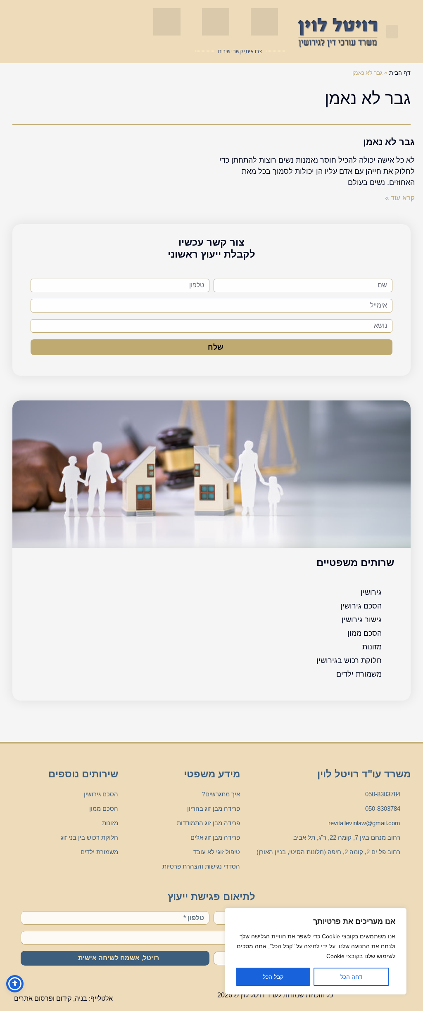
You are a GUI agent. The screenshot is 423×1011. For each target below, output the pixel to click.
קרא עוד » (400, 198)
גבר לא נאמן (389, 142)
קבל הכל (273, 976)
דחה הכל (351, 976)
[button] (392, 31)
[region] (315, 951)
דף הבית (400, 72)
